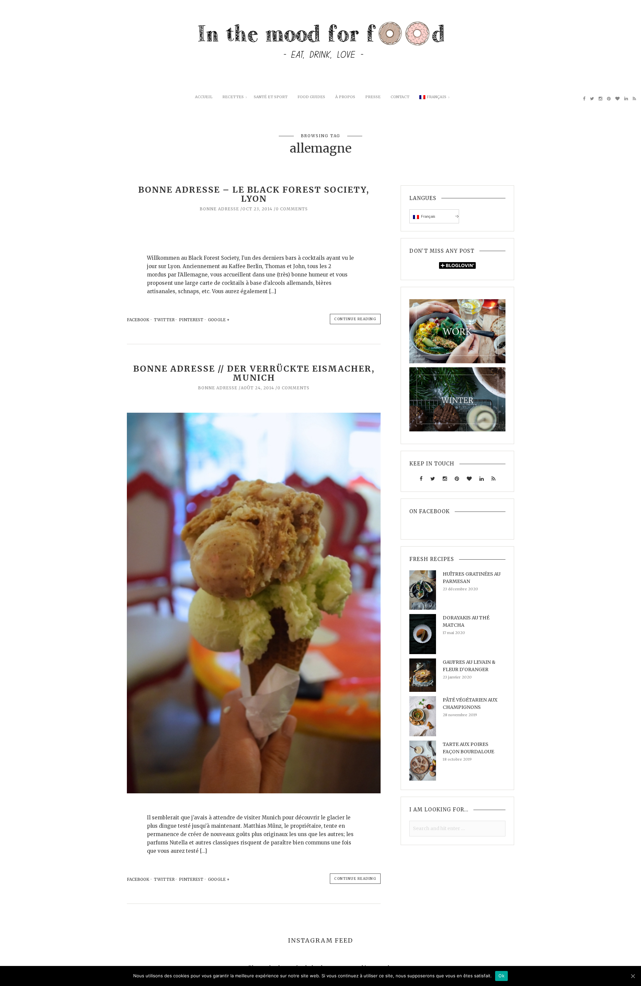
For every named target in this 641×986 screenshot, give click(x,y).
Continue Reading (355, 319)
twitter (164, 319)
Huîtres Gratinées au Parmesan (471, 577)
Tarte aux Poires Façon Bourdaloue (468, 748)
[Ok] (632, 976)
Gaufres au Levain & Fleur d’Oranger (469, 665)
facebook (138, 319)
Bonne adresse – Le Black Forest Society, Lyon (253, 194)
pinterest (191, 319)
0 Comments (292, 208)
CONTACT (400, 96)
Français (436, 96)
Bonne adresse (219, 208)
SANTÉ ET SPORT (270, 96)
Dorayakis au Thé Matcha (466, 621)
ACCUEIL (203, 96)
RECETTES (233, 96)
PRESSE (373, 96)
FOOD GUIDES (311, 96)
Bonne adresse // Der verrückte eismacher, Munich (254, 373)
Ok (501, 975)
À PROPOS (345, 96)
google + (219, 319)
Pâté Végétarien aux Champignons (470, 703)
